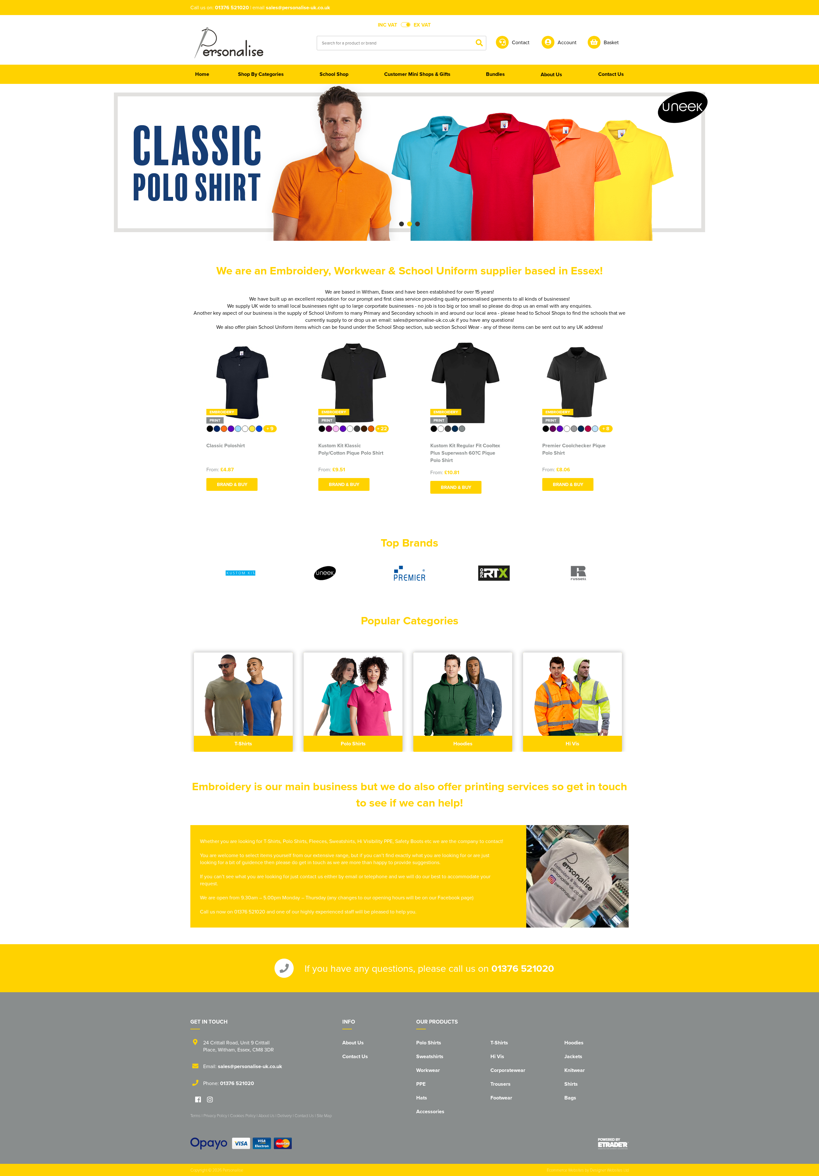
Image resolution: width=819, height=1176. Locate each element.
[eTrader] (613, 1144)
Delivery (284, 1115)
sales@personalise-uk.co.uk (298, 7)
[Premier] (409, 573)
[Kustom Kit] (240, 573)
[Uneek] (325, 573)
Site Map (324, 1115)
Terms (195, 1115)
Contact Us (355, 1056)
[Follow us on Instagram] (210, 1100)
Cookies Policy (243, 1115)
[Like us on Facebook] (198, 1100)
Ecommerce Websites (565, 1170)
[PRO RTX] (494, 573)
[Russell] (578, 573)
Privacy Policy (215, 1115)
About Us (353, 1042)
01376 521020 (232, 7)
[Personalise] (228, 42)
